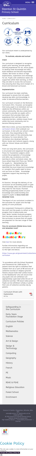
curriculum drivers (9, 129)
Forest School (12, 392)
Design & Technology (11, 347)
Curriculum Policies (15, 321)
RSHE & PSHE (12, 382)
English (9, 326)
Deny (10, 453)
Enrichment (11, 397)
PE (7, 373)
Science (9, 336)
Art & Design (12, 341)
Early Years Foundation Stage (14, 315)
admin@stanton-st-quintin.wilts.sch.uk (18, 413)
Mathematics (12, 331)
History (9, 363)
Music (8, 377)
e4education (24, 418)
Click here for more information (17, 451)
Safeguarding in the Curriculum (13, 308)
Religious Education (15, 387)
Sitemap (18, 421)
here (7, 242)
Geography (11, 358)
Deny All (16, 453)
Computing (11, 353)
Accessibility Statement (24, 420)
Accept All (4, 453)
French (9, 368)
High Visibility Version (8, 420)
